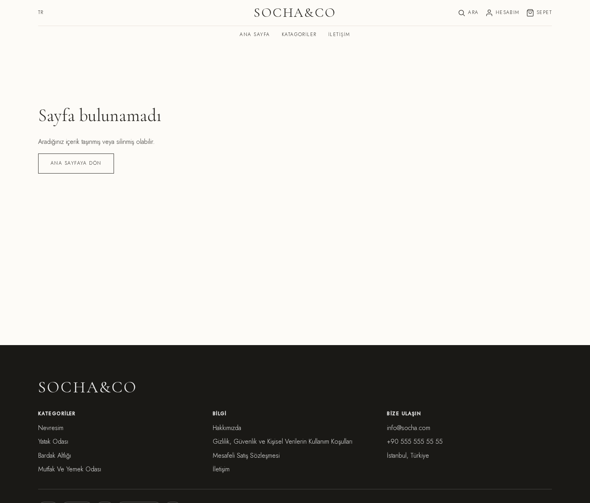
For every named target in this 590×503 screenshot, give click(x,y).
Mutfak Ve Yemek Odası (69, 469)
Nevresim (50, 427)
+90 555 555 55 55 (415, 441)
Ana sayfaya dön (76, 163)
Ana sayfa (255, 34)
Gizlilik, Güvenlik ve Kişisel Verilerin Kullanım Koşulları (282, 441)
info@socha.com (408, 427)
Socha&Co (295, 13)
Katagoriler (299, 34)
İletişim (339, 34)
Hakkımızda (227, 427)
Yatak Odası (53, 441)
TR (41, 12)
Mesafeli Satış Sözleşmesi (246, 455)
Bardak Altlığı (54, 455)
